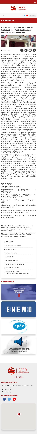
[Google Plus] (34, 50)
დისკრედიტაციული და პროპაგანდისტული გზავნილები (17, 272)
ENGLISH (32, 15)
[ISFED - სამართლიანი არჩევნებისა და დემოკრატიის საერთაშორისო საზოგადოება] (18, 6)
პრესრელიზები (11, 253)
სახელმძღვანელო (12, 268)
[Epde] (18, 326)
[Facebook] (22, 50)
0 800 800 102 (8, 389)
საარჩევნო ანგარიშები (14, 245)
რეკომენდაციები (12, 260)
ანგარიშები (10, 242)
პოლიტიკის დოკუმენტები (15, 264)
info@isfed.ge (7, 392)
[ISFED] (18, 370)
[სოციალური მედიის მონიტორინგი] (18, 345)
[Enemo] (18, 309)
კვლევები (9, 257)
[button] (19, 415)
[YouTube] (27, 15)
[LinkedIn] (30, 50)
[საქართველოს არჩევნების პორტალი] (18, 292)
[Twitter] (24, 15)
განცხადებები (11, 249)
